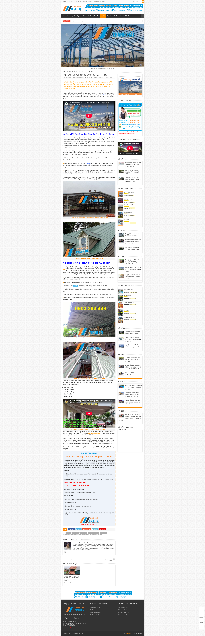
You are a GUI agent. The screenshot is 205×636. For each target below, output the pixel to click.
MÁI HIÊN (121, 230)
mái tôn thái (103, 532)
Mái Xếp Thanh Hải (138, 633)
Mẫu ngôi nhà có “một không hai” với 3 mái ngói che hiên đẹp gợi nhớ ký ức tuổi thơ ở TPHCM (71, 578)
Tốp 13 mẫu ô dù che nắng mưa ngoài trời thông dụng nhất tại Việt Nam (132, 402)
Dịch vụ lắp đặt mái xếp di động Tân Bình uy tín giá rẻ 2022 (132, 172)
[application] (130, 148)
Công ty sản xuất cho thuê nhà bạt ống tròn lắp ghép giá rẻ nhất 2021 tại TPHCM (133, 367)
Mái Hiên (83, 16)
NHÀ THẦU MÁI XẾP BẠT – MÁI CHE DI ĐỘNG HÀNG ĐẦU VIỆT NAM (77, 1)
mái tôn (68, 532)
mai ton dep (75, 532)
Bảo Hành (201, 622)
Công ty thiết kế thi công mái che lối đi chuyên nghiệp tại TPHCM (133, 276)
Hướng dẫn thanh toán (95, 607)
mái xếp (64, 15)
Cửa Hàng (70, 16)
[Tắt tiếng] (137, 153)
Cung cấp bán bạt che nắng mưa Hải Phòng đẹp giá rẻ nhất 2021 (133, 359)
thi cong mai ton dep (96, 534)
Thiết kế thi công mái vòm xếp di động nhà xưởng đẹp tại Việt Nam (133, 339)
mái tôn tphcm (67, 534)
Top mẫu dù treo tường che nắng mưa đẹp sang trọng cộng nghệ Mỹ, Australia (132, 394)
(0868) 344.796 (92, 524)
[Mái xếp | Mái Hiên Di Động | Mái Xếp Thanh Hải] (71, 8)
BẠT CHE (121, 354)
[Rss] (133, 1)
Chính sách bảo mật (122, 609)
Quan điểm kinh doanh (123, 607)
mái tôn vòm (86, 534)
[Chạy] (120, 153)
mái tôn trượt (76, 534)
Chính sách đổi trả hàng (95, 614)
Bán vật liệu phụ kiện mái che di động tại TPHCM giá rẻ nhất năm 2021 (86, 21)
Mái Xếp (76, 16)
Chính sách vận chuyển (95, 612)
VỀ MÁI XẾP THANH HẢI (99, 1)
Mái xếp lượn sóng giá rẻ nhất (73, 558)
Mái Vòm (96, 16)
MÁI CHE (121, 256)
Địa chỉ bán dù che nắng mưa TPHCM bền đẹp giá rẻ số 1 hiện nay (133, 387)
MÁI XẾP (121, 159)
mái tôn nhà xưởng (93, 532)
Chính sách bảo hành (95, 609)
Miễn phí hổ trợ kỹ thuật (123, 612)
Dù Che (116, 16)
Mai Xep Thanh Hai (67, 77)
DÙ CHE (121, 382)
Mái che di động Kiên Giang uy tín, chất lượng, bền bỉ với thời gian (133, 269)
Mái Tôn (103, 16)
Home (65, 71)
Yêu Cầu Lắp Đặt (125, 16)
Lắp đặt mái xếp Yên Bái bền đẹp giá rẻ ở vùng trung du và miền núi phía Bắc (133, 179)
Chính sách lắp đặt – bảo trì (124, 614)
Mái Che (90, 16)
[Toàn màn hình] (139, 153)
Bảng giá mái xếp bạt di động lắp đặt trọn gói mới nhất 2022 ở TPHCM (133, 164)
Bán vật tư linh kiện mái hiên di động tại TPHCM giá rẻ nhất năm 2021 (133, 241)
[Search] (143, 1)
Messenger (201, 617)
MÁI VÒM (121, 328)
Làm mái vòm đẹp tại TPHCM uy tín (104, 559)
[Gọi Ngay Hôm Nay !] (130, 117)
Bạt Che (109, 16)
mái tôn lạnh (83, 532)
